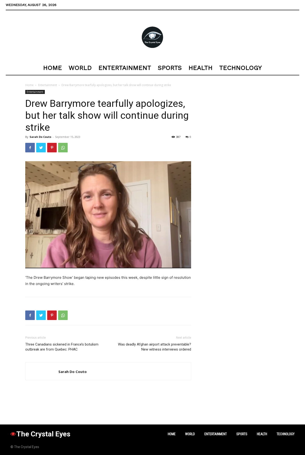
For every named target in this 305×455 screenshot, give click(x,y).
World (190, 434)
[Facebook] (30, 147)
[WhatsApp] (63, 147)
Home (29, 85)
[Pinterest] (52, 147)
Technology (286, 434)
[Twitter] (41, 147)
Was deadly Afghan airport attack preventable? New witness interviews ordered (154, 347)
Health (262, 434)
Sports (241, 434)
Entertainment (47, 85)
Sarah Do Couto (40, 137)
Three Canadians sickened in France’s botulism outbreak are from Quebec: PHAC (61, 347)
